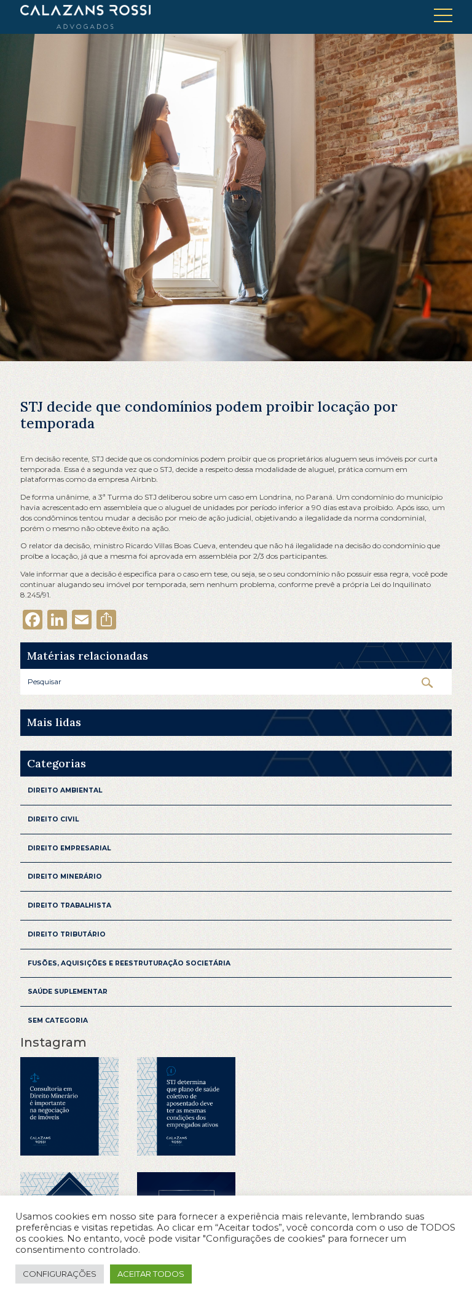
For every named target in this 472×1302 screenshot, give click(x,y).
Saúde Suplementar (68, 992)
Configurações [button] (59, 1274)
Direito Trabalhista (69, 905)
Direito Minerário (65, 877)
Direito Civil (53, 819)
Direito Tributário (67, 934)
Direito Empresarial (69, 848)
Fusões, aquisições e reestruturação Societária (129, 963)
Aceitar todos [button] (150, 1274)
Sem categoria (58, 1020)
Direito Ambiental (65, 790)
